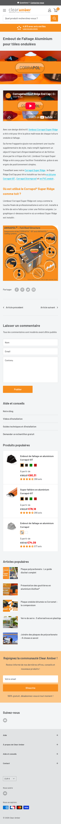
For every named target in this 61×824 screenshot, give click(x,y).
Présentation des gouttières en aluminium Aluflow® (36, 587)
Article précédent (14, 307)
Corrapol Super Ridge (35, 170)
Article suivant (48, 307)
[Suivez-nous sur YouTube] (5, 720)
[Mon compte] (49, 10)
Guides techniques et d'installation (19, 426)
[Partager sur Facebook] (17, 289)
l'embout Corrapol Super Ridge (43, 129)
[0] (55, 10)
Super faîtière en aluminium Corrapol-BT (34, 491)
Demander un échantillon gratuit (18, 434)
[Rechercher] (54, 18)
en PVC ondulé (46, 178)
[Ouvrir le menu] (4, 10)
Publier (18, 389)
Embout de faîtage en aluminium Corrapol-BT (37, 458)
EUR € (7, 778)
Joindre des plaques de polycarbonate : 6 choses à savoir (39, 636)
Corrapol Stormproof (26, 178)
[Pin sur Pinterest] (22, 289)
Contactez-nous (37, 2)
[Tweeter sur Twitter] (28, 289)
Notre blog (8, 411)
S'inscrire (30, 687)
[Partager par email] (34, 289)
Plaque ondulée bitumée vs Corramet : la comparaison (39, 603)
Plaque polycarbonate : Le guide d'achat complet (36, 571)
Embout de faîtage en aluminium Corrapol (37, 525)
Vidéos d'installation (13, 418)
